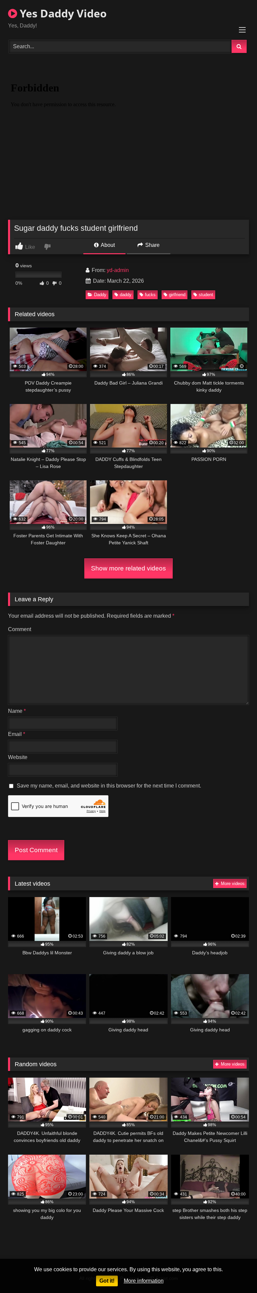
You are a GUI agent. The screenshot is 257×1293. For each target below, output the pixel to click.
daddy (126, 294)
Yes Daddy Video (62, 13)
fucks (150, 294)
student (206, 294)
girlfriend (177, 294)
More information (144, 1281)
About (107, 245)
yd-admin (118, 270)
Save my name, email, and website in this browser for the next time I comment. (109, 786)
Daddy (100, 294)
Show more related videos (128, 568)
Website (17, 757)
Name (17, 711)
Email (16, 734)
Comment (19, 629)
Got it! (106, 1281)
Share (152, 245)
